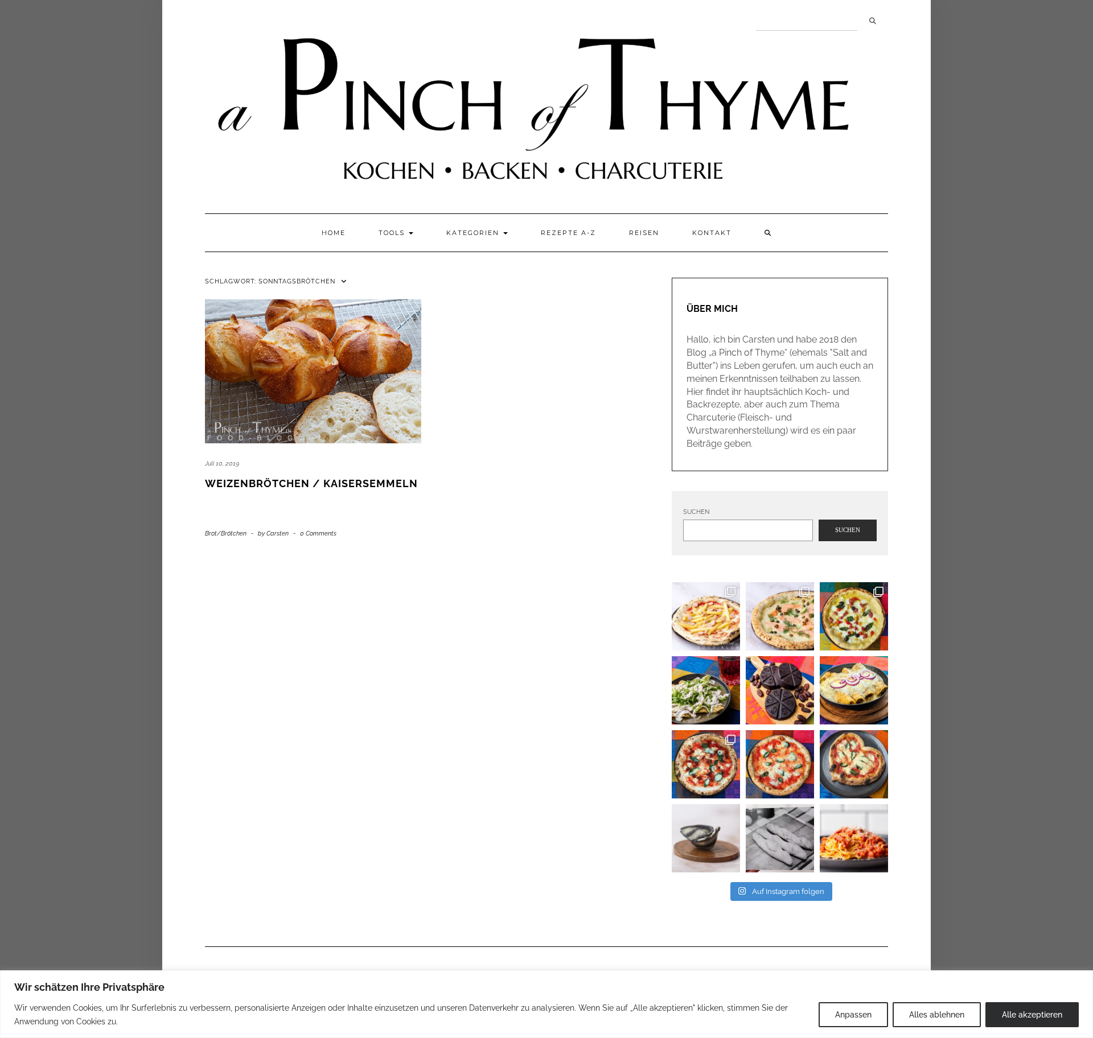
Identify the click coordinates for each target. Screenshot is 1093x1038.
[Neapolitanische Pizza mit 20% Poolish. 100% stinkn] (854, 616)
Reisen (644, 233)
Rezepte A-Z (568, 233)
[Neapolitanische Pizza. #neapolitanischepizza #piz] (854, 764)
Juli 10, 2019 (222, 463)
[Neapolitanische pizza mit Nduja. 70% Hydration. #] (706, 764)
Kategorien (474, 233)
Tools (393, 233)
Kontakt (712, 233)
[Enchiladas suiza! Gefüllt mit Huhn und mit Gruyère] (854, 690)
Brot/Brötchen (225, 533)
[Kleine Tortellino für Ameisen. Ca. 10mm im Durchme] (706, 838)
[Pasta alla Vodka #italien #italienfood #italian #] (854, 838)
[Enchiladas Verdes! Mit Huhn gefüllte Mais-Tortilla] (706, 690)
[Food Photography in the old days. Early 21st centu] (780, 838)
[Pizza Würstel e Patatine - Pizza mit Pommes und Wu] (706, 616)
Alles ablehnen (936, 1014)
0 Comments (318, 533)
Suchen (872, 21)
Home (334, 233)
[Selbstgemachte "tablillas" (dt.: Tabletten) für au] (780, 690)
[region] (546, 1004)
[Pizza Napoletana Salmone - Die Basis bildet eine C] (780, 616)
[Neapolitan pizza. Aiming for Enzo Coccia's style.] (780, 764)
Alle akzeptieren (1032, 1014)
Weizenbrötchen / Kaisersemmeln (311, 483)
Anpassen (853, 1014)
